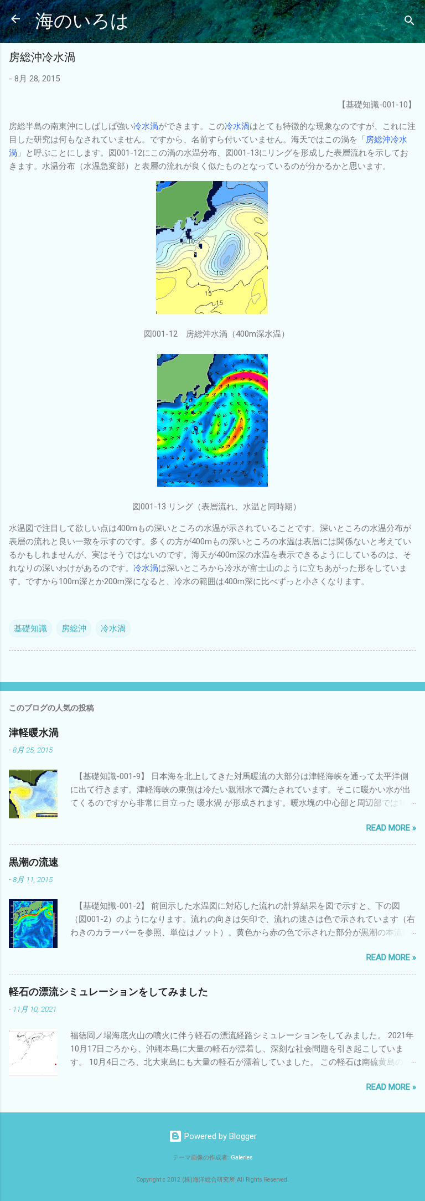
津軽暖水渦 (34, 733)
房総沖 (73, 628)
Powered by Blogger (219, 1136)
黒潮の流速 (34, 862)
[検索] (409, 22)
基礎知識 (30, 628)
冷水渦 (113, 628)
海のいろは (82, 21)
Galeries (242, 1157)
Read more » (391, 828)
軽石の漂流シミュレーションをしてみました (108, 992)
